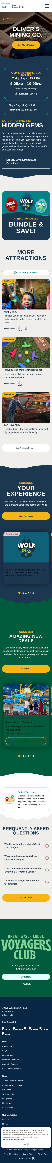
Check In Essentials (10, 1064)
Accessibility (7, 1108)
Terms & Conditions (11, 1154)
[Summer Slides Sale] (26, 715)
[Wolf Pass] (26, 558)
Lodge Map (7, 1099)
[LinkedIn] (6, 1033)
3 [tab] (26, 593)
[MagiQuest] (26, 306)
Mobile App (7, 1103)
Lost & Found (8, 1055)
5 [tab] (32, 593)
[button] (47, 6)
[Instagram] (18, 1028)
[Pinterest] (33, 1028)
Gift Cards (6, 1090)
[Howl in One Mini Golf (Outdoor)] (26, 363)
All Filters (33, 272)
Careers (5, 1120)
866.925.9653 (9, 1022)
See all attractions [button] (25, 448)
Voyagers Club (8, 1094)
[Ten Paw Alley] (26, 414)
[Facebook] (7, 1028)
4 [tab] (29, 593)
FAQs (4, 1051)
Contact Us (7, 1046)
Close (24, 1144)
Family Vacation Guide (12, 1085)
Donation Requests (10, 1060)
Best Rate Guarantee (11, 1069)
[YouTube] (44, 1028)
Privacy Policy (19, 1139)
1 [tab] (19, 593)
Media (5, 1124)
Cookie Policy (41, 1134)
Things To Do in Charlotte (13, 1081)
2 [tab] (22, 593)
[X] (26, 1028)
